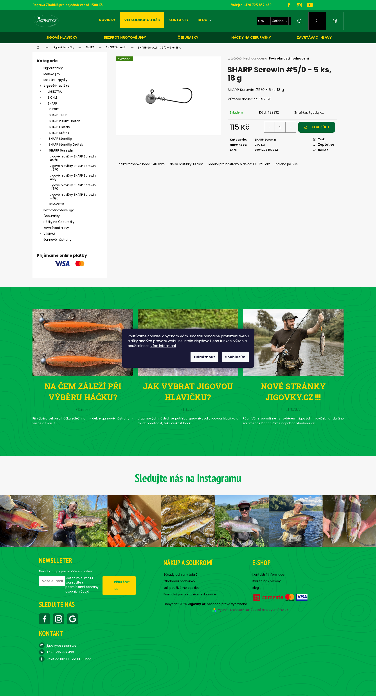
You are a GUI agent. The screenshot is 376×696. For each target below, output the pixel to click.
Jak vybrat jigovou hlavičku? (188, 391)
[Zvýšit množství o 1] (290, 127)
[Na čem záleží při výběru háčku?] (82, 342)
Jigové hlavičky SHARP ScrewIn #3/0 (73, 168)
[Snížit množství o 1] (269, 127)
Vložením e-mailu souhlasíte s (82, 585)
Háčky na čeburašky (251, 37)
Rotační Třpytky (55, 80)
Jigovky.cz (316, 112)
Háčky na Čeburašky (58, 222)
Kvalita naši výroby (266, 581)
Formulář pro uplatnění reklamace (190, 594)
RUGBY (54, 109)
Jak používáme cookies (181, 588)
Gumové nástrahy (57, 239)
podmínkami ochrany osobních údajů (82, 589)
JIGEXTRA (55, 91)
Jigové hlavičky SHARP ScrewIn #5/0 (73, 187)
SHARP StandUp (60, 138)
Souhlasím (235, 357)
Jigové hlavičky (61, 37)
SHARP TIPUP (58, 115)
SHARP (52, 103)
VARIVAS (49, 233)
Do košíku (319, 127)
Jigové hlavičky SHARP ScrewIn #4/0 (73, 177)
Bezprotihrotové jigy (125, 37)
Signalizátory (53, 68)
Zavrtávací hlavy (314, 37)
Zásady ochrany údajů (181, 574)
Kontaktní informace (268, 574)
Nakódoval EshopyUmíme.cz (266, 609)
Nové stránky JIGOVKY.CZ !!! (293, 391)
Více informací (163, 345)
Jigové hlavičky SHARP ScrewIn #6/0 (73, 196)
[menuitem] (107, 20)
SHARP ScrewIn (61, 150)
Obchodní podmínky (179, 581)
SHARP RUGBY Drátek (64, 121)
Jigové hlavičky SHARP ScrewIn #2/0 (73, 158)
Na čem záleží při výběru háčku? (82, 391)
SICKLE (52, 97)
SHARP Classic (59, 127)
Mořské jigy (51, 74)
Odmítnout (204, 357)
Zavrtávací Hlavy (56, 228)
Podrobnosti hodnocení (289, 58)
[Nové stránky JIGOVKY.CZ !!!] (293, 342)
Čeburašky (188, 37)
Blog (255, 588)
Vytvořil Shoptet (230, 609)
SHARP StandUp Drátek (66, 144)
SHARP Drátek (59, 133)
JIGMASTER (56, 204)
